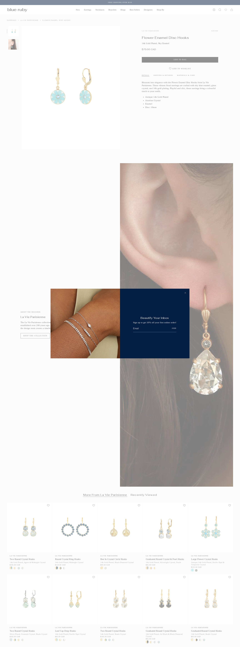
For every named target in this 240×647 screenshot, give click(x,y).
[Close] (185, 292)
